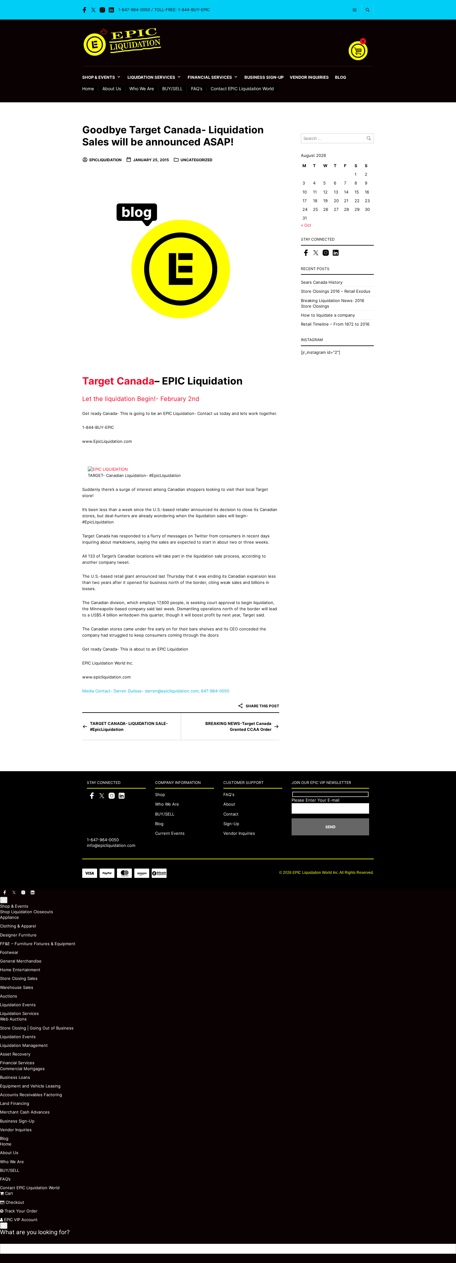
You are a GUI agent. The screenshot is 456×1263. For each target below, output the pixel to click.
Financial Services (210, 77)
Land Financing (14, 1103)
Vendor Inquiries (309, 77)
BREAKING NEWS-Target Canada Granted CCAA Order (238, 726)
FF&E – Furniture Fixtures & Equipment (37, 943)
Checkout (14, 1202)
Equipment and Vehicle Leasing (30, 1085)
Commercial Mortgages (22, 1068)
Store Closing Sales (19, 978)
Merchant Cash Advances (25, 1112)
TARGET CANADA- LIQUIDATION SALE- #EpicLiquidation (129, 726)
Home (88, 88)
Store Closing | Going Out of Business (37, 1027)
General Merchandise (21, 960)
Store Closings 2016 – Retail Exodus (335, 291)
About (229, 804)
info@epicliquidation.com (111, 845)
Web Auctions (13, 1018)
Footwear (9, 952)
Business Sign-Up (264, 77)
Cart (8, 1193)
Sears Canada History (321, 282)
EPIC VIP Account (20, 1219)
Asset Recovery (15, 1054)
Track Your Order (20, 1210)
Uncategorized (196, 160)
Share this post (262, 706)
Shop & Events (98, 77)
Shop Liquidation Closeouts (26, 911)
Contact (231, 814)
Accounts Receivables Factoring (31, 1094)
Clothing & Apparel (18, 925)
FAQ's (229, 794)
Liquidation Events (18, 1004)
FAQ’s (196, 88)
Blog (340, 77)
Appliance (9, 917)
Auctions (8, 996)
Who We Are (141, 88)
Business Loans (15, 1077)
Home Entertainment (20, 969)
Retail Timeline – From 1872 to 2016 (335, 324)
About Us (111, 88)
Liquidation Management (24, 1045)
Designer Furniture (18, 934)
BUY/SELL (172, 88)
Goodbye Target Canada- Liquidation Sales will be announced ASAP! (173, 136)
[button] (3, 900)
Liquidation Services (151, 77)
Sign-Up (231, 823)
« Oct (306, 225)
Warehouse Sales (16, 987)
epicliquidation (105, 160)
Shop (160, 794)
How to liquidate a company (328, 315)
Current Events (170, 833)
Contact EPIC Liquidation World (242, 88)
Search (451, 1248)
